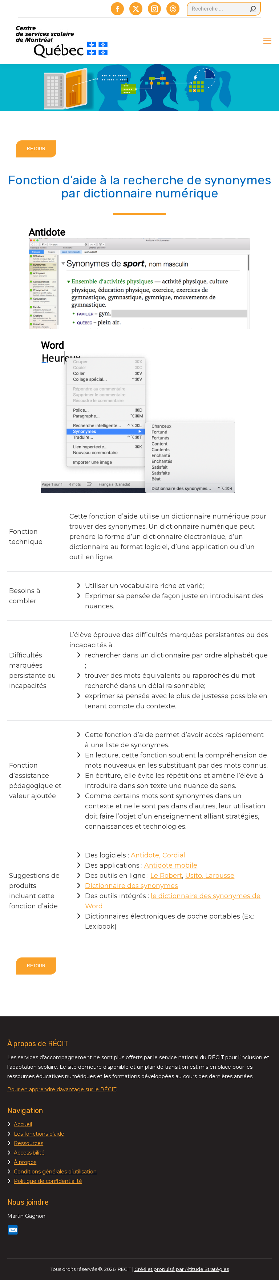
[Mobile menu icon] (267, 40)
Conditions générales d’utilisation (55, 1171)
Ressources (28, 1143)
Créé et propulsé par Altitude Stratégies (181, 1269)
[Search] (253, 9)
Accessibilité (29, 1152)
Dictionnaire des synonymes (131, 886)
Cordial (174, 855)
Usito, (195, 876)
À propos (25, 1162)
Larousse (219, 876)
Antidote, (146, 855)
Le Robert (166, 876)
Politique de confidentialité (48, 1181)
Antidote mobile (170, 865)
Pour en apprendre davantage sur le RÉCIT (61, 1089)
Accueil (23, 1124)
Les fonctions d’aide (39, 1134)
